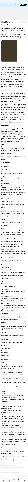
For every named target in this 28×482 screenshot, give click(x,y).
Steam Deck (6, 22)
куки (9, 475)
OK (24, 476)
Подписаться (23, 21)
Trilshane (6, 21)
